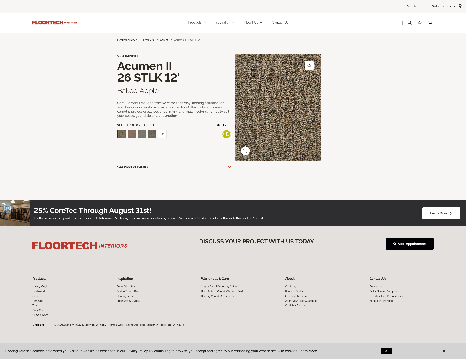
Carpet (164, 40)
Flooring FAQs (125, 296)
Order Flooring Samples (383, 291)
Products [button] (195, 22)
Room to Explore (295, 291)
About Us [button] (251, 22)
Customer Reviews (296, 296)
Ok (386, 351)
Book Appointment (412, 244)
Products (148, 40)
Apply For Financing (381, 300)
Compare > (222, 125)
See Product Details (132, 167)
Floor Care (38, 310)
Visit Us (411, 6)
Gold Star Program (296, 305)
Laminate (37, 300)
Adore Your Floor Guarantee (301, 300)
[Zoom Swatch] (245, 150)
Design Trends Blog (128, 291)
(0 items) (430, 22)
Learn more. (308, 351)
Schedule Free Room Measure (387, 296)
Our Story (290, 286)
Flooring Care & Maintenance (218, 296)
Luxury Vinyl (39, 286)
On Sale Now (40, 315)
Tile (34, 305)
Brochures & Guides (128, 300)
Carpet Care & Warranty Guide (219, 286)
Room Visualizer (126, 286)
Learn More (438, 213)
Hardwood (38, 291)
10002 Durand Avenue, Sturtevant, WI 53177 (80, 324)
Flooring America (127, 40)
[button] (444, 6)
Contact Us (280, 22)
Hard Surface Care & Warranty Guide (222, 291)
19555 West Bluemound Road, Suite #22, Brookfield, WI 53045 (147, 324)
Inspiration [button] (222, 22)
